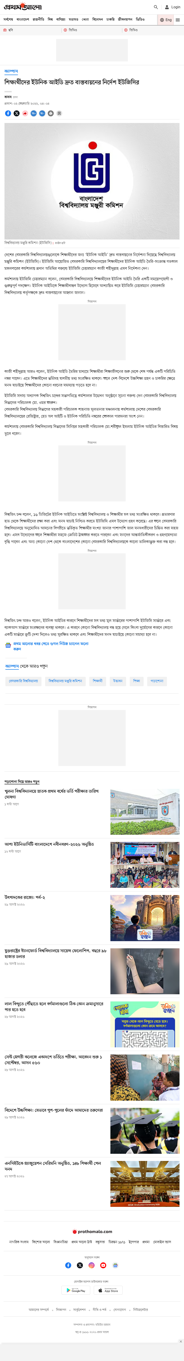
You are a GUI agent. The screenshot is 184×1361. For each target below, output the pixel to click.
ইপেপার (134, 1242)
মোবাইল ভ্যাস (162, 1242)
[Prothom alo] (23, 7)
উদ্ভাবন (118, 681)
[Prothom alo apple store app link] (108, 1291)
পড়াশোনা (157, 681)
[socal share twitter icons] (17, 116)
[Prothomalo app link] (76, 1291)
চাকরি (110, 20)
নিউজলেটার (140, 1310)
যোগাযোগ (120, 1310)
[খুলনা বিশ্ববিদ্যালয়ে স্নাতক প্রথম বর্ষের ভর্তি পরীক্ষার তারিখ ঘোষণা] (145, 812)
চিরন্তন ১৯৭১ (117, 1242)
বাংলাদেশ (23, 20)
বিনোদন (97, 20)
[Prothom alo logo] (92, 1233)
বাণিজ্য (60, 20)
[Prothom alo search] (156, 7)
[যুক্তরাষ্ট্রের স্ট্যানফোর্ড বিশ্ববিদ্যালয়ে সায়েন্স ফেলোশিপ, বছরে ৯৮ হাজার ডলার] (145, 971)
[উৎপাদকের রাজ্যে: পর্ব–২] (145, 918)
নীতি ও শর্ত (99, 1310)
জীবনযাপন (125, 20)
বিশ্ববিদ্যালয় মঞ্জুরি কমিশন (65, 681)
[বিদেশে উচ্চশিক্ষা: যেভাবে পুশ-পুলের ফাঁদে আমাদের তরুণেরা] (145, 1131)
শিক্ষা (136, 681)
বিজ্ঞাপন (61, 1310)
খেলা (85, 20)
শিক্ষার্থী (98, 681)
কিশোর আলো (41, 1242)
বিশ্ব (50, 20)
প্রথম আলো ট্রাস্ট (82, 1242)
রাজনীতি (38, 20)
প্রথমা (146, 1242)
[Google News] (115, 1266)
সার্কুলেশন (79, 1310)
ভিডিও (140, 20)
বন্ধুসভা (100, 1242)
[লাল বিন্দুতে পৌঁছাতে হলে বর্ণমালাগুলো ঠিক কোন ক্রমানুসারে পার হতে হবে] (145, 1024)
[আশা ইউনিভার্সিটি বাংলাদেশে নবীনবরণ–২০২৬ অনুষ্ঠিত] (145, 865)
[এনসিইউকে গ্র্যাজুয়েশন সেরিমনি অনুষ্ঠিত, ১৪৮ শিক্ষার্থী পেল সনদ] (145, 1184)
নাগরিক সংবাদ (18, 1242)
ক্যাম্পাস (11, 71)
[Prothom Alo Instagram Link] (94, 1266)
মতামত (73, 20)
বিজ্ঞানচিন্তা (61, 1242)
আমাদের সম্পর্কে (39, 1310)
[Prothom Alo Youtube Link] (105, 1266)
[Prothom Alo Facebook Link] (70, 1266)
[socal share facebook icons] (8, 116)
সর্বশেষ (8, 20)
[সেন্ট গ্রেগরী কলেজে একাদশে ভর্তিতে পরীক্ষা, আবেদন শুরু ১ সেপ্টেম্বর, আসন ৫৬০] (145, 1077)
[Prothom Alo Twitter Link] (82, 1266)
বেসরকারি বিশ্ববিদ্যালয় (23, 681)
